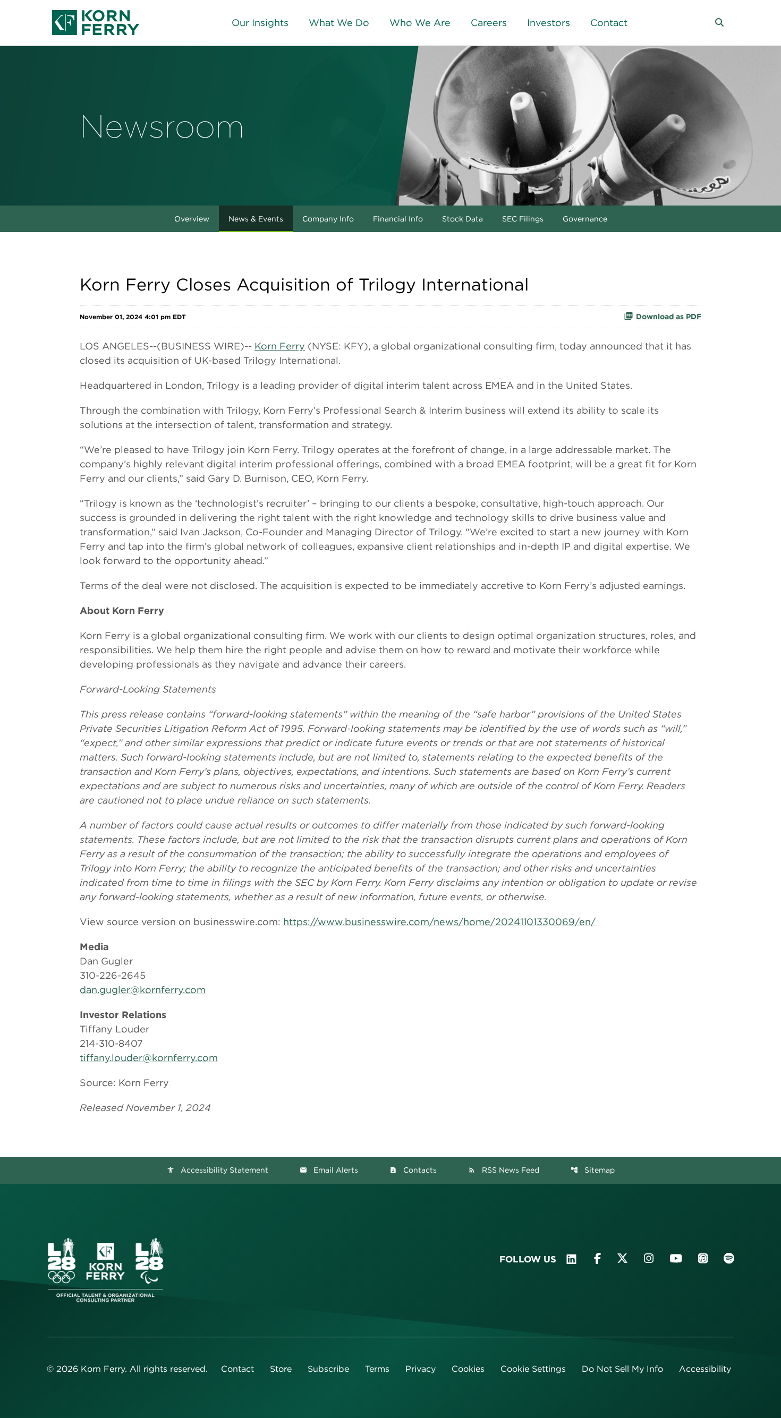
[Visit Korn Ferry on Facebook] (597, 1258)
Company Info (328, 219)
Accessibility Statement (217, 1170)
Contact (608, 22)
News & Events (255, 219)
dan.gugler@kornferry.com (143, 989)
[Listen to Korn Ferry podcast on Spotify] (729, 1258)
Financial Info (398, 219)
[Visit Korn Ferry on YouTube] (675, 1258)
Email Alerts (329, 1170)
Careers (489, 22)
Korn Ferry (279, 346)
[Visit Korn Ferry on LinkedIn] (571, 1259)
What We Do (339, 22)
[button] (719, 23)
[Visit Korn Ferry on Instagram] (648, 1258)
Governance (585, 219)
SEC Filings (523, 219)
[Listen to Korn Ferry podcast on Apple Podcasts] (703, 1258)
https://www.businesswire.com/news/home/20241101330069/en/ (439, 921)
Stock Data (462, 219)
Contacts (413, 1170)
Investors (548, 22)
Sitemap (593, 1170)
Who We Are (420, 22)
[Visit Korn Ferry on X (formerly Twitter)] (622, 1258)
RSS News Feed (503, 1170)
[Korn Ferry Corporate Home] (95, 22)
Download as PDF (668, 316)
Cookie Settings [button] (533, 1369)
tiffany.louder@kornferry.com (149, 1057)
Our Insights (260, 22)
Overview (191, 219)
